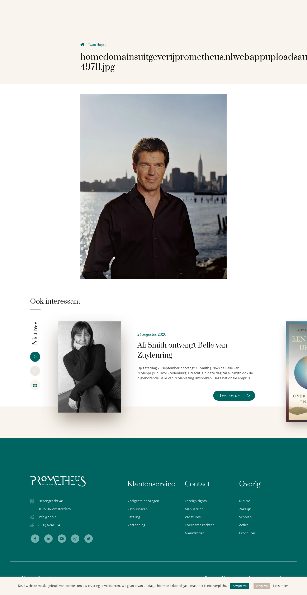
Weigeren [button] (262, 586)
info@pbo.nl (47, 517)
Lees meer (280, 586)
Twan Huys (96, 45)
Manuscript (194, 509)
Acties (244, 525)
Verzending (136, 525)
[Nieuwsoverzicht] (35, 385)
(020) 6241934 (49, 525)
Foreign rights (196, 501)
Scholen (245, 517)
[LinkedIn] (48, 538)
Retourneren (137, 509)
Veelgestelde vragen (143, 501)
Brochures (247, 533)
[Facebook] (35, 538)
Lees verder (235, 396)
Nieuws (245, 501)
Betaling (133, 517)
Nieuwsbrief (194, 533)
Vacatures (193, 517)
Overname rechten (199, 525)
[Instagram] (75, 538)
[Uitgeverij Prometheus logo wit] (58, 481)
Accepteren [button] (240, 586)
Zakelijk (245, 509)
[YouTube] (62, 538)
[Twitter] (88, 538)
